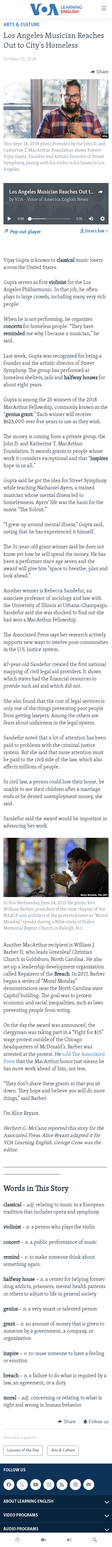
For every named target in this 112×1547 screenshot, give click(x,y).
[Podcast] (75, 1484)
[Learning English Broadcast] (69, 1540)
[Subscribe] (88, 1484)
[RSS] (62, 1484)
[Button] (99, 72)
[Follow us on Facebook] (8, 1484)
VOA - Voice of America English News (51, 199)
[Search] (94, 1540)
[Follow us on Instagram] (48, 1484)
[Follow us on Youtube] (35, 1484)
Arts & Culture (21, 25)
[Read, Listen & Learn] (17, 1540)
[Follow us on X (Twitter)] (22, 1484)
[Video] (43, 1540)
